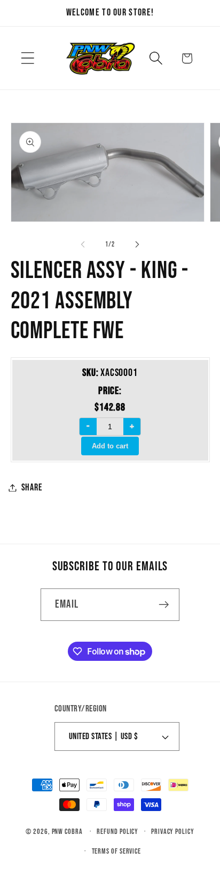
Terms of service (117, 851)
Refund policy (117, 831)
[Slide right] (137, 244)
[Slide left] (83, 244)
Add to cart (110, 446)
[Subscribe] (163, 604)
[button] (27, 58)
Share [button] (32, 487)
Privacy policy (172, 831)
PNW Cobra (67, 831)
